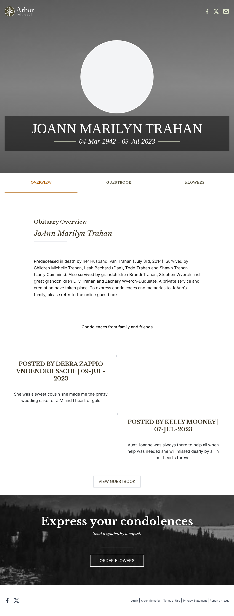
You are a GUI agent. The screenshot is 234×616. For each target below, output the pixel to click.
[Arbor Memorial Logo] (19, 11)
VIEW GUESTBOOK (117, 481)
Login (134, 600)
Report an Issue (219, 600)
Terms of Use (171, 600)
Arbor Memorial (150, 600)
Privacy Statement (195, 600)
